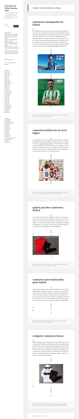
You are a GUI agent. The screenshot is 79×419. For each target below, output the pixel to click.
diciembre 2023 (8, 91)
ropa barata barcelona (46, 116)
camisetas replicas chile (38, 265)
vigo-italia (7, 132)
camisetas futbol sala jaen (58, 115)
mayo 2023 (7, 100)
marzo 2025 (7, 80)
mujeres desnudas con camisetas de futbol (42, 405)
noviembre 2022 (8, 106)
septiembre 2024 (8, 83)
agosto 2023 (7, 95)
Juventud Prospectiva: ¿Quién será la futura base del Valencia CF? (11, 48)
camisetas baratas (58, 320)
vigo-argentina (8, 121)
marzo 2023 (7, 102)
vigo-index (7, 131)
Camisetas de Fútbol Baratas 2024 (11, 8)
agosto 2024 (7, 84)
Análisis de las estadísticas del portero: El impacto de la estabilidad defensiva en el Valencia (11, 52)
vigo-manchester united (10, 138)
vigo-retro (7, 140)
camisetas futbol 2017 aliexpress (61, 264)
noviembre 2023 (8, 93)
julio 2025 (7, 76)
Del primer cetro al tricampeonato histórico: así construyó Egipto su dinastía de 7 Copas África (11, 36)
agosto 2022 (7, 109)
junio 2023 (7, 98)
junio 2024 (7, 87)
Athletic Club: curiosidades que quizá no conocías (11, 40)
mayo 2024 (7, 88)
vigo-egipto (7, 126)
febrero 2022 (7, 112)
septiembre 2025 (8, 74)
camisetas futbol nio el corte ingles (50, 132)
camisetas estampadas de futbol (48, 23)
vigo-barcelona (8, 124)
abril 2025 (7, 79)
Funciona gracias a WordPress (39, 416)
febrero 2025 (7, 81)
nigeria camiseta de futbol (56, 193)
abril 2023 (7, 101)
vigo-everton (7, 129)
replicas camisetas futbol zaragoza (58, 405)
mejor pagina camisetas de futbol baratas (41, 193)
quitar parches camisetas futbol (48, 209)
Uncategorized (8, 119)
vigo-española (8, 128)
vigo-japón (7, 133)
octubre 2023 (7, 94)
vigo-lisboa (7, 136)
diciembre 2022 (8, 105)
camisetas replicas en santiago (61, 192)
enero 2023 (7, 104)
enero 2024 (7, 90)
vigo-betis (7, 125)
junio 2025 (7, 77)
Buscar (6, 24)
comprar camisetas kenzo (48, 335)
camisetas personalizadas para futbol (48, 281)
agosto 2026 (7, 72)
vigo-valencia (8, 142)
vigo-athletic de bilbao (9, 122)
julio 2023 (7, 97)
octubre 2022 (7, 108)
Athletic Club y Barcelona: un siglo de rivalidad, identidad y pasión (11, 44)
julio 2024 (7, 86)
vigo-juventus (8, 135)
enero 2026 (7, 73)
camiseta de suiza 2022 (45, 143)
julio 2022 (7, 111)
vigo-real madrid (8, 139)
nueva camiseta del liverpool (55, 46)
